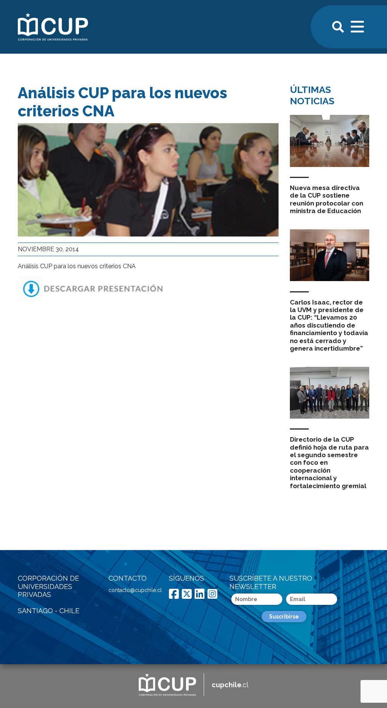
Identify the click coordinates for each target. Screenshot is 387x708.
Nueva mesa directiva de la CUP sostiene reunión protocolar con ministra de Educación (326, 199)
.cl (230, 685)
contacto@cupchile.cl (135, 590)
